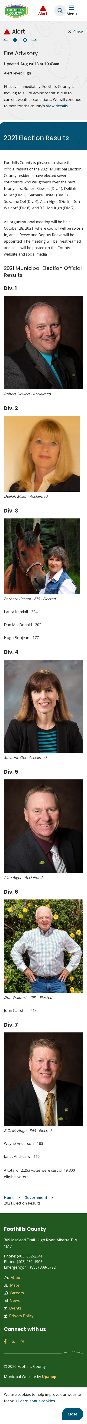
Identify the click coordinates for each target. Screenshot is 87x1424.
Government (36, 1197)
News (15, 1300)
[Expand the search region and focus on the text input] (60, 10)
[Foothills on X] (13, 1341)
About (16, 1277)
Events (15, 1308)
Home (9, 1197)
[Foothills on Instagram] (22, 1341)
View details (57, 105)
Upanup (49, 1376)
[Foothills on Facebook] (5, 1341)
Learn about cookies (36, 1400)
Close (72, 1414)
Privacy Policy (21, 1315)
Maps (15, 1285)
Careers (17, 1292)
